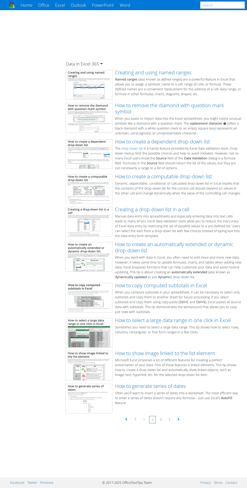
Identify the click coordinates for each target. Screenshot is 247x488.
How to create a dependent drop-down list (162, 141)
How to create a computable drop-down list (163, 176)
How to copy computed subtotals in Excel (161, 285)
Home (26, 5)
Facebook (17, 482)
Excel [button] (60, 5)
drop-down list (132, 148)
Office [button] (43, 5)
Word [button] (125, 5)
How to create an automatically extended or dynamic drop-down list (174, 247)
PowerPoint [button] (103, 5)
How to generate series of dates (150, 385)
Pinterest (46, 482)
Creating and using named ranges (153, 72)
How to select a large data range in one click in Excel (173, 320)
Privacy (206, 482)
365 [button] (95, 64)
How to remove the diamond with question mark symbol (169, 108)
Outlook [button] (78, 5)
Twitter (32, 482)
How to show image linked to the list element (165, 353)
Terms (218, 482)
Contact (231, 482)
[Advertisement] (33, 67)
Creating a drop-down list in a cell (152, 209)
